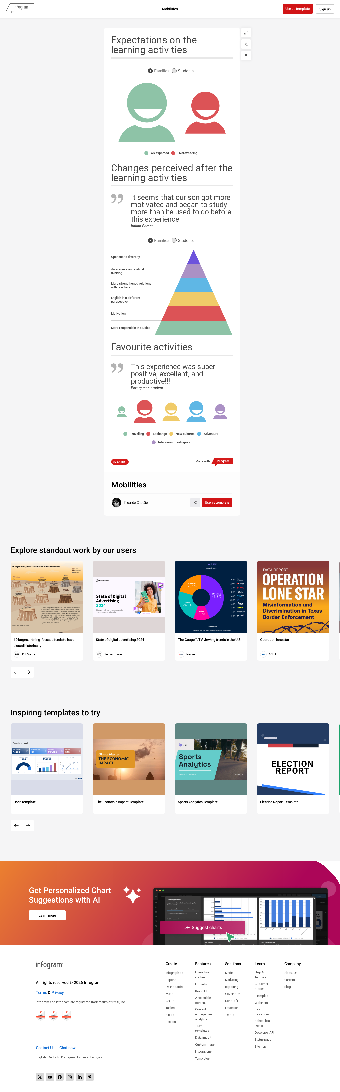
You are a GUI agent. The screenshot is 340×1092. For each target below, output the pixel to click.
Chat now (67, 1047)
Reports (171, 980)
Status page (263, 1039)
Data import (203, 1037)
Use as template (297, 9)
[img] (193, 328)
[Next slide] (28, 672)
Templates (202, 1058)
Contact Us (45, 1047)
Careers (289, 980)
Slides (170, 1015)
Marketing (232, 980)
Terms (41, 992)
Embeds (201, 984)
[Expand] (246, 32)
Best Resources (262, 1011)
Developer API (264, 1032)
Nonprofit (231, 1001)
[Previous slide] (16, 672)
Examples (261, 996)
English (41, 1057)
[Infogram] (20, 8)
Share (121, 462)
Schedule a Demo (262, 1023)
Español (82, 1057)
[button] (157, 153)
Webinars (261, 1003)
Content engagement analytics (204, 1014)
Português (68, 1057)
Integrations (203, 1051)
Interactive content (202, 975)
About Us (291, 973)
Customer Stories (261, 986)
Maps (169, 994)
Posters (171, 1022)
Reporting (231, 987)
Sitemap (260, 1046)
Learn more (47, 915)
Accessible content (203, 1000)
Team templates (202, 1028)
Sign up (325, 9)
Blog (287, 987)
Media (229, 973)
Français (96, 1057)
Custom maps (205, 1044)
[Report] (246, 55)
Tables (170, 1008)
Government (233, 994)
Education (232, 1008)
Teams (229, 1015)
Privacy (57, 992)
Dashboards (174, 987)
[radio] (160, 71)
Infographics (174, 973)
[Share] (246, 44)
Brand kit (201, 991)
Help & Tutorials (260, 975)
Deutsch (53, 1057)
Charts (170, 1001)
